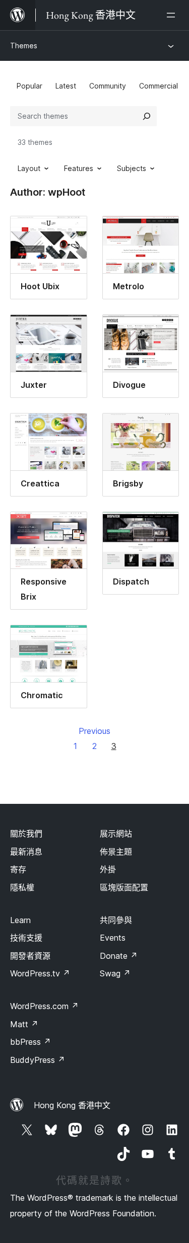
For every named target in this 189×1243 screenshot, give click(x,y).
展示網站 (116, 833)
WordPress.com (44, 1006)
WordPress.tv (40, 973)
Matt (24, 1024)
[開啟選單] (173, 15)
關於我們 (26, 833)
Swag (115, 973)
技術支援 (26, 938)
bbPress (30, 1042)
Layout (29, 168)
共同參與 (116, 920)
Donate (119, 956)
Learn (20, 920)
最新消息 (26, 852)
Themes (23, 45)
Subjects (131, 168)
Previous (94, 731)
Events (112, 938)
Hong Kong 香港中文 (72, 1105)
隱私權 (22, 887)
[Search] (147, 116)
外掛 (108, 869)
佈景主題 (116, 852)
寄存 (18, 869)
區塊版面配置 (124, 887)
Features (78, 168)
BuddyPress (37, 1060)
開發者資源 (30, 956)
